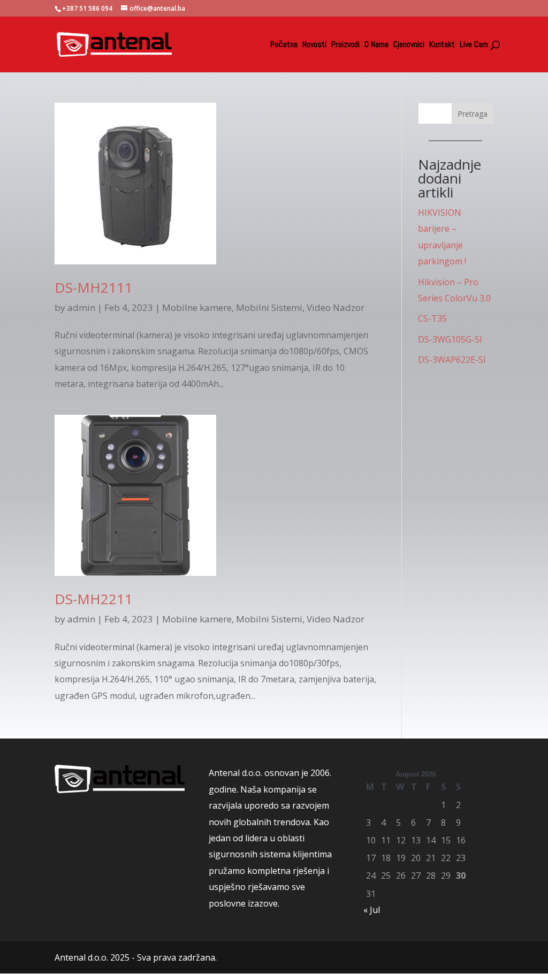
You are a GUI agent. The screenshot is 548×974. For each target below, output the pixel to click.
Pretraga (473, 114)
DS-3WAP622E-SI (452, 360)
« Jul (371, 910)
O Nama (376, 45)
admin (81, 307)
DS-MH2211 (94, 598)
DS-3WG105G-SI (450, 339)
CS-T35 (432, 318)
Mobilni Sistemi (269, 307)
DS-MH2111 (94, 287)
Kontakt (442, 45)
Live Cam (474, 45)
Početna (284, 45)
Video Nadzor (335, 307)
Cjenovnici (408, 45)
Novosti (314, 45)
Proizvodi (345, 45)
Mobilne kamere (197, 307)
